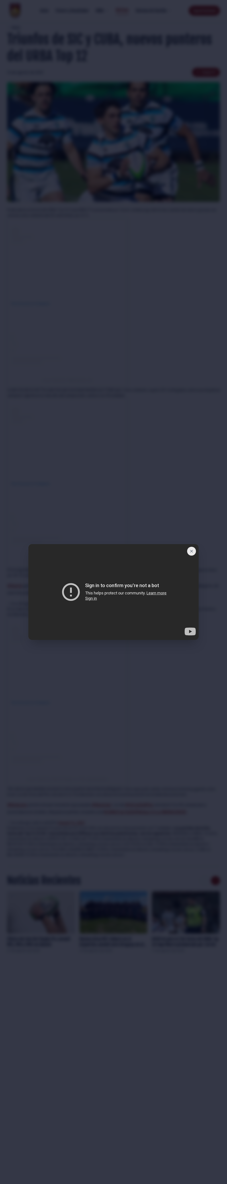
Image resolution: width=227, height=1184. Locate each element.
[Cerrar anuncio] (191, 551)
